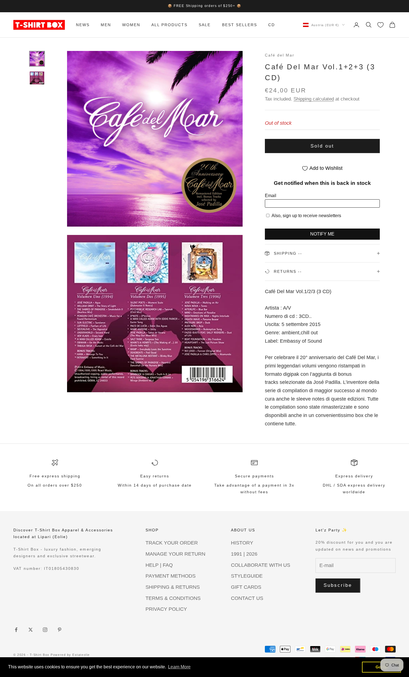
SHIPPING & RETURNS (173, 587)
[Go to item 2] (37, 78)
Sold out (322, 146)
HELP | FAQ (159, 565)
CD (271, 25)
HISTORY (242, 543)
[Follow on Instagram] (45, 629)
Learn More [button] (179, 666)
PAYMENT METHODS (171, 576)
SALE (205, 25)
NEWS (83, 25)
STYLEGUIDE (247, 576)
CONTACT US (247, 598)
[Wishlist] (380, 25)
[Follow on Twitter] (30, 629)
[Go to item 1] (37, 59)
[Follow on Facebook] (16, 629)
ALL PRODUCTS (169, 25)
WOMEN (131, 25)
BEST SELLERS (239, 25)
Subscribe (338, 585)
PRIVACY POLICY (166, 609)
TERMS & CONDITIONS (173, 598)
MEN (106, 25)
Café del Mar (279, 55)
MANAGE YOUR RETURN (175, 554)
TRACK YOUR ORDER (172, 543)
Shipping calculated (314, 99)
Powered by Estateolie (70, 654)
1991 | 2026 (244, 554)
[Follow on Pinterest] (59, 629)
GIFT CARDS (246, 587)
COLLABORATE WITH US (260, 565)
